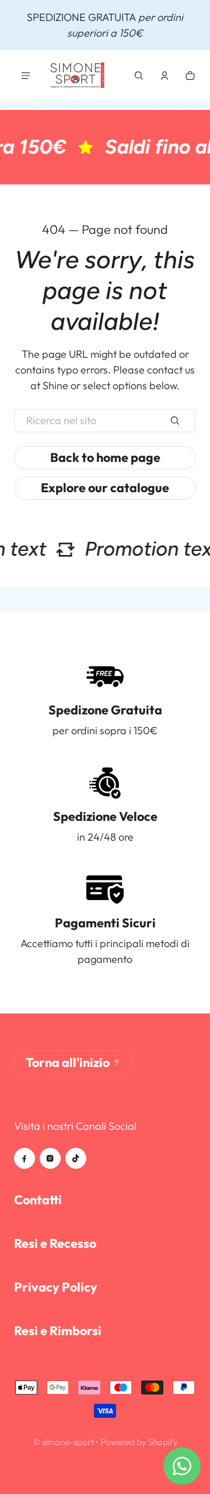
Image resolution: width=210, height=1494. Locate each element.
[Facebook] (24, 1158)
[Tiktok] (75, 1158)
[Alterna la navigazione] (25, 75)
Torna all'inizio (68, 1062)
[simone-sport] (78, 75)
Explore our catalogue (105, 487)
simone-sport (68, 1441)
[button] (138, 75)
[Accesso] (164, 75)
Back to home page (105, 457)
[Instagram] (50, 1158)
